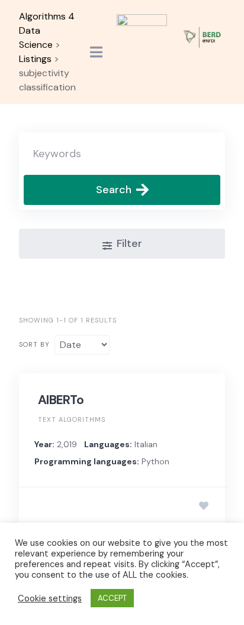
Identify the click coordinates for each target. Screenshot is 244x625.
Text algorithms (71, 419)
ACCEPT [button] (112, 598)
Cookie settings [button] (50, 598)
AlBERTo (61, 400)
